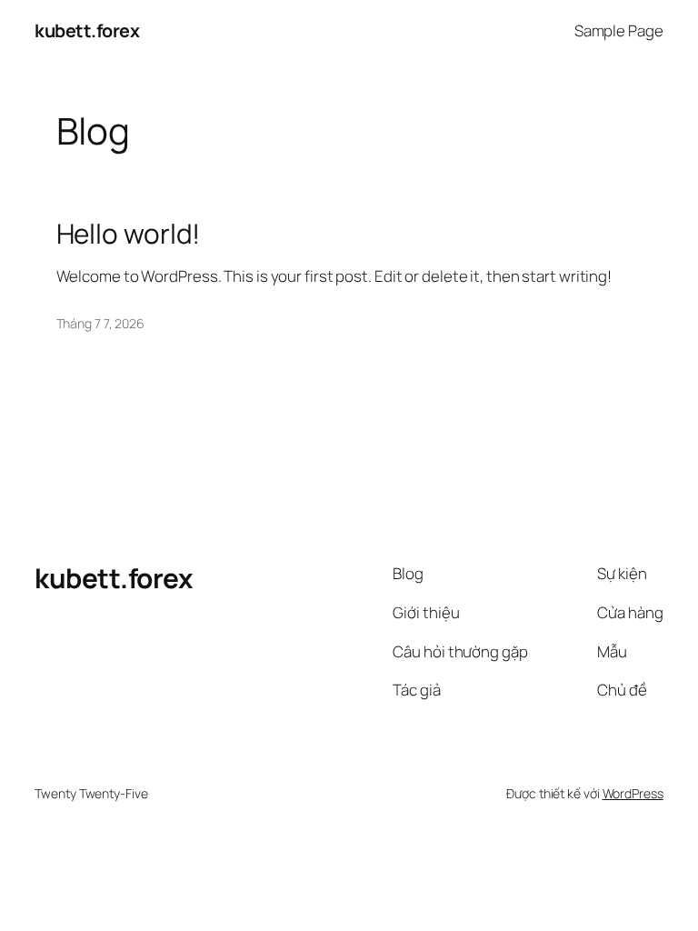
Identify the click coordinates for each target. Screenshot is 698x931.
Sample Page (618, 30)
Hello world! (128, 233)
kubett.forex (87, 30)
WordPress (633, 793)
